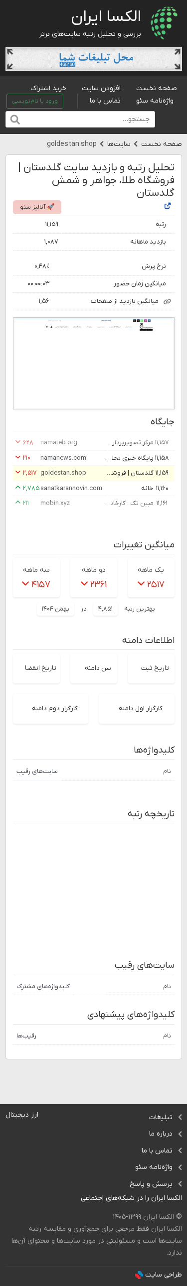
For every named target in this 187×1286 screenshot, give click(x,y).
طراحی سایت (163, 1275)
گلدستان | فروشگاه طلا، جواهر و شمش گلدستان (129, 473)
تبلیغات (161, 1117)
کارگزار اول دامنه (141, 708)
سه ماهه (36, 570)
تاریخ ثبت (155, 668)
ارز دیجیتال (21, 1115)
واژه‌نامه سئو (155, 101)
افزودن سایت (101, 88)
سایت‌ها (119, 144)
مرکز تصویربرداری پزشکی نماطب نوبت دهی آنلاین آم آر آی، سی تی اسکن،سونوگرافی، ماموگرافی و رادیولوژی (129, 442)
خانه (147, 488)
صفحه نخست (156, 88)
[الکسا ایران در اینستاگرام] (73, 1198)
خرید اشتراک (48, 88)
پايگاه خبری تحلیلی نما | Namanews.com (129, 458)
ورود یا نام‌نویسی (35, 101)
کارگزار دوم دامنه (55, 708)
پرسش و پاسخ (151, 1184)
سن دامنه (98, 668)
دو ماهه (94, 570)
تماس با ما (105, 101)
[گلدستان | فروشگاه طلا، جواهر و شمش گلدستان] (168, 207)
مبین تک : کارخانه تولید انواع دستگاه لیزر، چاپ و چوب (129, 503)
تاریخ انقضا (40, 668)
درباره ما (161, 1134)
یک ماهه (151, 570)
